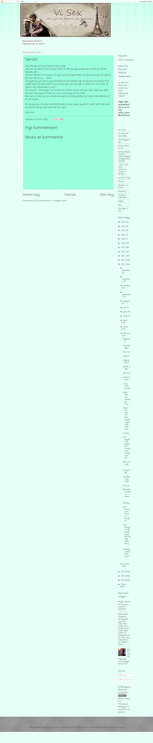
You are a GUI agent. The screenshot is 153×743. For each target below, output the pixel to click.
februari (127, 333)
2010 (123, 580)
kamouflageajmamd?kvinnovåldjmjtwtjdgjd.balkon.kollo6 (124, 156)
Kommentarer (127, 679)
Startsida (70, 195)
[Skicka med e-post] (55, 119)
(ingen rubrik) (124, 601)
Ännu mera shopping (123, 615)
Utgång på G (126, 361)
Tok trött (127, 373)
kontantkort (123, 692)
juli (125, 307)
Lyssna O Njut (124, 177)
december (126, 270)
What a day (126, 368)
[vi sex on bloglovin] (125, 76)
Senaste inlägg (31, 195)
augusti (126, 301)
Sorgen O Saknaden (122, 196)
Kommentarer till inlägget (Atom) (52, 200)
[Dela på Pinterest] (63, 119)
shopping (122, 191)
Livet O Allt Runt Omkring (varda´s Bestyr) (123, 169)
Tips (120, 204)
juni (125, 311)
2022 (123, 226)
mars (125, 326)
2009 (123, 584)
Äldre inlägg (107, 195)
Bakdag (126, 502)
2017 (123, 247)
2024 (123, 222)
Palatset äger (126, 346)
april (125, 320)
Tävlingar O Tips (123, 209)
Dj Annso (122, 129)
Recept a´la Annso (123, 186)
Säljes (120, 201)
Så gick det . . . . (127, 471)
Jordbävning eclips (126, 479)
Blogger (120, 727)
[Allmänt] (122, 689)
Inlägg (124, 675)
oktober (126, 285)
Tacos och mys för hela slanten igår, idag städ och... (126, 418)
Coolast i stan (127, 378)
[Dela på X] (59, 119)
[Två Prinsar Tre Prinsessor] (124, 704)
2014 (123, 260)
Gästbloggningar (124, 140)
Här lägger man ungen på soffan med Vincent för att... (126, 447)
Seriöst (126, 356)
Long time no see (126, 386)
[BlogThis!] (57, 119)
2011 (123, 576)
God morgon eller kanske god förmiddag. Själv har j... (127, 534)
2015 (123, 255)
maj (125, 316)
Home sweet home (123, 147)
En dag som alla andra (123, 134)
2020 (123, 234)
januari (126, 564)
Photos (121, 181)
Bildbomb (126, 340)
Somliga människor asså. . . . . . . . (127, 554)
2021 (123, 230)
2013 (123, 264)
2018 (123, 243)
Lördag (126, 433)
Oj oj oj (126, 485)
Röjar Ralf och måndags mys (127, 398)
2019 (123, 239)
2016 (123, 251)
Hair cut (126, 352)
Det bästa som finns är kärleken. (126, 514)
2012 (123, 571)
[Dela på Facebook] (61, 119)
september (126, 295)
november (126, 280)
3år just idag (126, 463)
